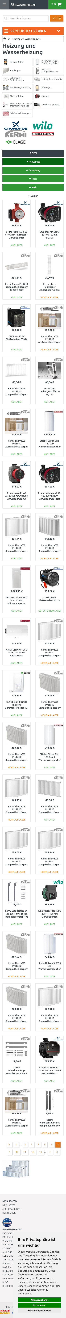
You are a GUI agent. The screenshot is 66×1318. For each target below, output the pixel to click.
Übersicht (7, 1263)
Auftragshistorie (12, 1209)
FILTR (34, 153)
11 (25, 1152)
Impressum (8, 1237)
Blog (5, 1282)
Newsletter (9, 1212)
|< (9, 1144)
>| (57, 1152)
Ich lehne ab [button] (39, 1305)
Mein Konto (8, 1205)
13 (40, 1152)
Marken (6, 1267)
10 (17, 1152)
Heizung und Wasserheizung (26, 39)
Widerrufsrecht (11, 1240)
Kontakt (7, 1248)
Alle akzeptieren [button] (39, 1300)
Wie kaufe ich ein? (12, 1244)
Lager (34, 195)
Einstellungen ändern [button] (39, 1310)
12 (32, 1152)
